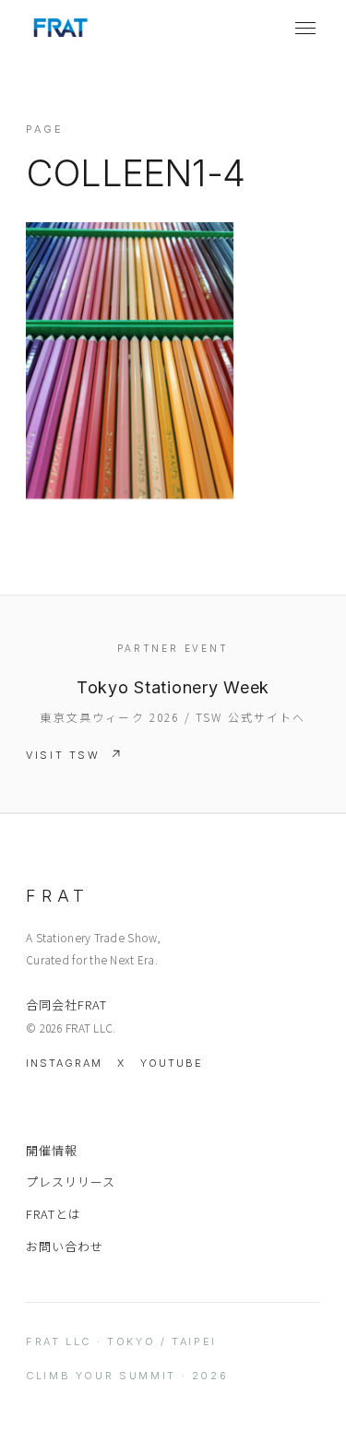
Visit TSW (63, 755)
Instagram (64, 1063)
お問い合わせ (64, 1246)
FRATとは (53, 1214)
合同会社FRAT (66, 1004)
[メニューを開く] (305, 27)
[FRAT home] (60, 28)
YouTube (171, 1063)
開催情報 (52, 1150)
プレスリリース (70, 1181)
